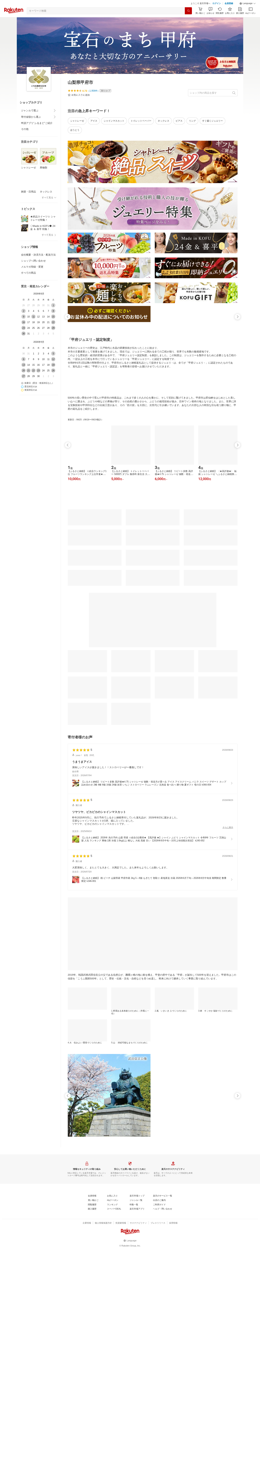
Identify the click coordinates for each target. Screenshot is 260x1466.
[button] (247, 12)
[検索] (188, 19)
